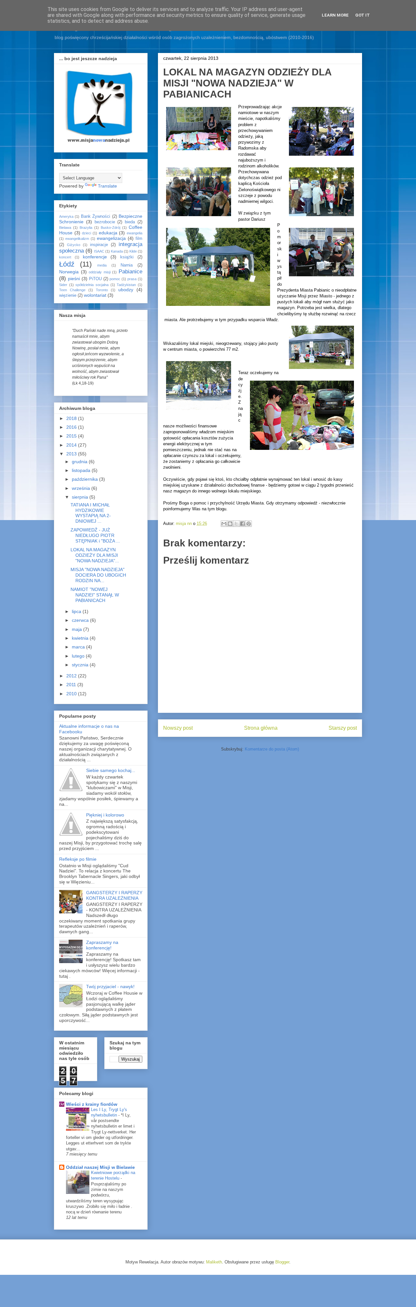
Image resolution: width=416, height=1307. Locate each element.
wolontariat (95, 295)
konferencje (95, 256)
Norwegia (69, 271)
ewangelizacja (111, 238)
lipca (77, 611)
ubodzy (125, 289)
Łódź (66, 264)
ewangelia (134, 233)
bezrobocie (105, 222)
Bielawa (65, 227)
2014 (72, 445)
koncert (65, 257)
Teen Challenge (72, 290)
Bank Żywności (95, 216)
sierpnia (80, 497)
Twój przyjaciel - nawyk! (110, 986)
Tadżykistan (126, 285)
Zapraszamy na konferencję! (102, 945)
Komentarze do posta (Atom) (272, 749)
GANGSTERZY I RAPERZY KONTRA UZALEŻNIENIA (114, 895)
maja (77, 629)
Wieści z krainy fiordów (91, 1104)
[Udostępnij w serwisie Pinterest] (248, 523)
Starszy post (343, 728)
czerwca (81, 620)
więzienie (67, 295)
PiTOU (95, 279)
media (102, 265)
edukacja (108, 232)
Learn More (335, 15)
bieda (130, 222)
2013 (72, 453)
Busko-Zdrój (110, 227)
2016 (72, 427)
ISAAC (99, 251)
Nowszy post (178, 728)
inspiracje (99, 244)
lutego (79, 656)
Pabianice (130, 271)
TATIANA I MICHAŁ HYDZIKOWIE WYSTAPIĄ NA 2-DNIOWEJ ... (91, 513)
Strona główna (261, 728)
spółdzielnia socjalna (92, 285)
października (85, 479)
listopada (82, 470)
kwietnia (81, 638)
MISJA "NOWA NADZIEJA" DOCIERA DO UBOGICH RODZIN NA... (98, 575)
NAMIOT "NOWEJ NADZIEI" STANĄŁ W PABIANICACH (95, 595)
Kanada (117, 251)
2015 (72, 435)
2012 (72, 675)
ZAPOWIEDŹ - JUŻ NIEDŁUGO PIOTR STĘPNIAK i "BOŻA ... (95, 535)
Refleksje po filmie (78, 859)
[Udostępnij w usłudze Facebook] (242, 523)
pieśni (74, 278)
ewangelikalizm (77, 239)
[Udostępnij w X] (236, 523)
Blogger (282, 1262)
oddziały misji (99, 272)
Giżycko (73, 245)
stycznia (81, 664)
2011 (71, 684)
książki (127, 257)
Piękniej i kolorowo (105, 814)
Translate (107, 186)
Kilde (133, 251)
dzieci (86, 233)
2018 (72, 418)
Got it (362, 15)
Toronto (102, 290)
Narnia (127, 265)
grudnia (80, 461)
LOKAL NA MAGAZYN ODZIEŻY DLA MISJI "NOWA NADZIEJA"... (95, 555)
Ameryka (66, 216)
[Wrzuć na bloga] (230, 523)
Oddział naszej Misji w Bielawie (100, 1167)
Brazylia (86, 227)
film (139, 238)
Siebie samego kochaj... (110, 770)
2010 (72, 693)
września (81, 488)
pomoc (115, 279)
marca (79, 646)
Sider (63, 285)
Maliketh (214, 1262)
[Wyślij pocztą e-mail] (224, 523)
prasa (131, 279)
